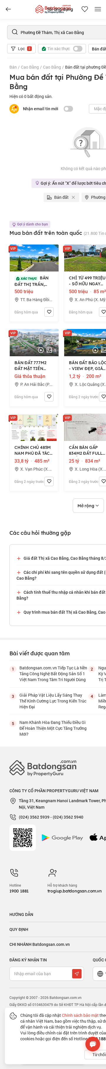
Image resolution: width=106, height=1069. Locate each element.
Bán (13, 67)
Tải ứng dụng (60, 9)
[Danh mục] (8, 9)
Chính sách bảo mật (80, 1015)
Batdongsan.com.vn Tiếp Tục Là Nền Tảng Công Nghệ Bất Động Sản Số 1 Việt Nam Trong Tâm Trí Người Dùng (53, 673)
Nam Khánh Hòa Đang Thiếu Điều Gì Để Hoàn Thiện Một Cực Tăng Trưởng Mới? (53, 728)
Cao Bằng (30, 67)
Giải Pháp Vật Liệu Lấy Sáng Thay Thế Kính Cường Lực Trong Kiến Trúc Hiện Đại (52, 701)
